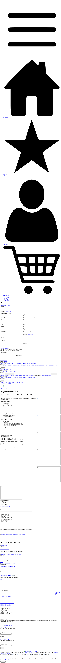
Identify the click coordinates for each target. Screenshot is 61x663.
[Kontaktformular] (4, 509)
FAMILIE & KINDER (4, 375)
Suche (1, 379)
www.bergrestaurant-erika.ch (5, 506)
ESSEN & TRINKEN (40, 365)
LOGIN (2, 381)
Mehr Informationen (9, 659)
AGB (12, 377)
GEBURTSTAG (8, 371)
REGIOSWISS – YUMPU (23, 379)
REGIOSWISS (6, 297)
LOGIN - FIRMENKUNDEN (6, 625)
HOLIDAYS (5, 299)
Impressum (9, 377)
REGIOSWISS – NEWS (46, 379)
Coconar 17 (3, 557)
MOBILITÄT (34, 363)
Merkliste (11, 379)
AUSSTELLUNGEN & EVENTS (18, 365)
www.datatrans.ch (57, 652)
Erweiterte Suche (6, 379)
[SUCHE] (1, 304)
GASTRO (18, 363)
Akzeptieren (3, 661)
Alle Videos (2, 373)
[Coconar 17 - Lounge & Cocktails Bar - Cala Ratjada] (10, 554)
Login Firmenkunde (8, 382)
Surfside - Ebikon (4, 549)
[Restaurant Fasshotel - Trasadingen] (7, 571)
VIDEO (2, 372)
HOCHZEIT (13, 371)
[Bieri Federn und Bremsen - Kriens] (7, 563)
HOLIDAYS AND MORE (5, 369)
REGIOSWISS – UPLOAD (5, 605)
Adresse (7, 388)
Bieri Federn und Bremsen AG (7, 566)
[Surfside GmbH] (3, 545)
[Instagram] (30, 651)
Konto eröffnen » (3, 360)
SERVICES (29, 363)
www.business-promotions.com (6, 597)
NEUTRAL (2, 371)
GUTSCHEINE (6, 300)
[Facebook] (26, 651)
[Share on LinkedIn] (21, 534)
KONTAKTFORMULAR (5, 596)
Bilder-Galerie (3, 388)
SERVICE (2, 378)
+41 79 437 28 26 (5, 593)
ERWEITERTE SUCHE (5, 305)
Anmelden (2, 382)
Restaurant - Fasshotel (6, 575)
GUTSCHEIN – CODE (5, 639)
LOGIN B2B (21, 382)
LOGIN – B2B (3, 627)
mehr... (1, 553)
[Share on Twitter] (13, 534)
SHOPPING (2, 363)
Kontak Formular (3, 377)
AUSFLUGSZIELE (23, 363)
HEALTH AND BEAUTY (10, 363)
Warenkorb (15, 379)
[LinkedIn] (35, 651)
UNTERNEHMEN (4, 376)
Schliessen (5, 361)
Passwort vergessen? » (4, 348)
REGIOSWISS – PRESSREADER (35, 379)
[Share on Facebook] (4, 534)
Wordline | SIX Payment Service (29, 377)
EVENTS (5, 298)
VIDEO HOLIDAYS (37, 375)
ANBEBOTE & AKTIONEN (6, 365)
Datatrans (20, 377)
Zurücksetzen (8, 311)
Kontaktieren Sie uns (12, 509)
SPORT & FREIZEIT (48, 365)
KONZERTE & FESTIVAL (30, 365)
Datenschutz (16, 377)
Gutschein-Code (15, 382)
